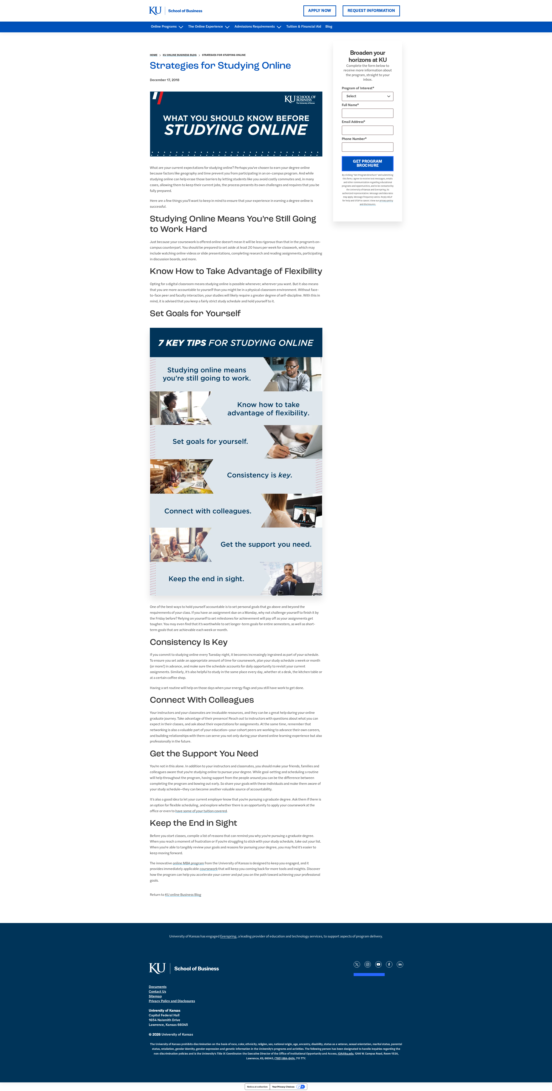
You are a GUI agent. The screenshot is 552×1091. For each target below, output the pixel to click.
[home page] (175, 11)
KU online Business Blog (180, 55)
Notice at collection (257, 1086)
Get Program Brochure (367, 164)
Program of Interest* (358, 88)
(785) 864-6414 (284, 1058)
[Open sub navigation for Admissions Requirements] (279, 27)
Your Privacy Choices (283, 1086)
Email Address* (353, 122)
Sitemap (155, 996)
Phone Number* (354, 139)
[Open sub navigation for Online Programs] (181, 27)
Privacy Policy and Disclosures (172, 1001)
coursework (209, 869)
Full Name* (350, 105)
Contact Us (157, 992)
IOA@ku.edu (345, 1053)
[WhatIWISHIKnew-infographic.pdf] (236, 462)
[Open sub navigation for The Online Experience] (227, 27)
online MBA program (188, 863)
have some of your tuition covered (201, 811)
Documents (157, 987)
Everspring (228, 936)
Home (153, 55)
